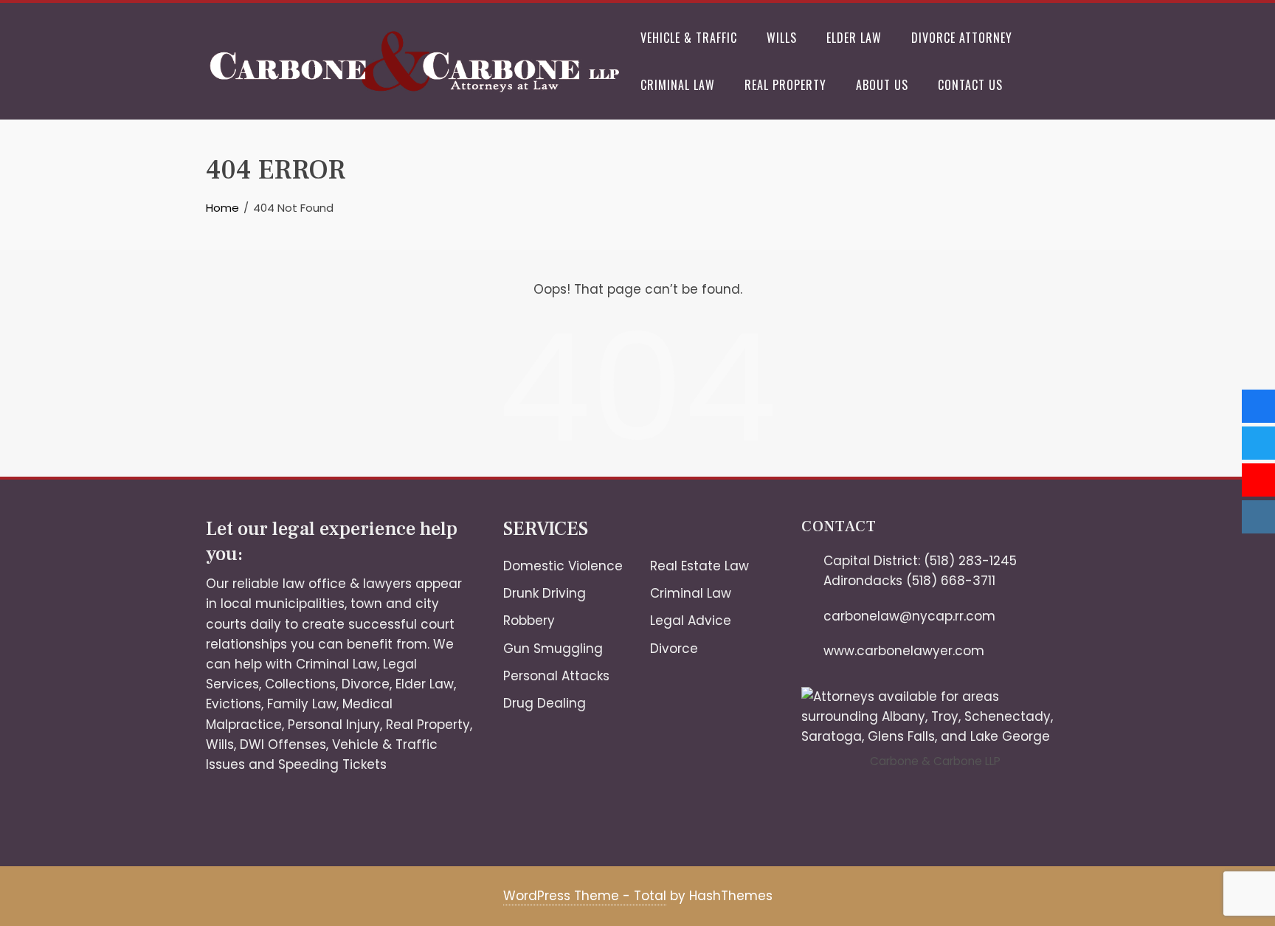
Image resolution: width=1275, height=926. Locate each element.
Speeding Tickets (332, 764)
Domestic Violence (563, 566)
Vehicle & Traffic (688, 37)
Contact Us (970, 85)
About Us (882, 85)
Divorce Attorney (961, 37)
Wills (782, 37)
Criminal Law (677, 85)
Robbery (529, 620)
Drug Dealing (544, 703)
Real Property (785, 85)
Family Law (301, 704)
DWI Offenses (283, 744)
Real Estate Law (699, 566)
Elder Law (854, 37)
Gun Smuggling (553, 648)
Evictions (233, 704)
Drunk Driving (544, 593)
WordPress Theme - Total (584, 896)
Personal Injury (334, 724)
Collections (300, 684)
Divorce (366, 684)
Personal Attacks (556, 676)
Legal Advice (690, 620)
